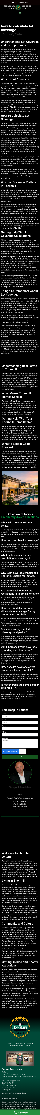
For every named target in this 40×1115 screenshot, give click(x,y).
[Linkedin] (16, 2)
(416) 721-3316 (22, 802)
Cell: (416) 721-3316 (8, 1083)
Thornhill (5, 66)
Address (4, 732)
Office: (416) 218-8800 (20, 804)
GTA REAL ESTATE (26, 7)
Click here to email (20, 810)
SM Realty (21, 259)
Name (4, 714)
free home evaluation (16, 287)
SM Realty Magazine (16, 332)
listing (8, 270)
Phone (4, 726)
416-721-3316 (23, 2)
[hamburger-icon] (20, 13)
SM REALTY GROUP (9, 7)
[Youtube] (13, 2)
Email (4, 720)
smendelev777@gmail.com (11, 1081)
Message (5, 738)
